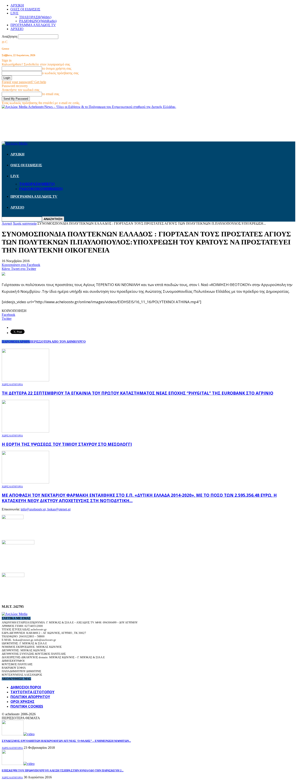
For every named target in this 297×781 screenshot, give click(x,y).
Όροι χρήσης (22, 701)
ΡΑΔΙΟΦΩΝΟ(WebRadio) (38, 21)
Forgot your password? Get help (24, 82)
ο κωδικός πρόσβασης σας (60, 73)
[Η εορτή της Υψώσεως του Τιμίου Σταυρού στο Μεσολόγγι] (25, 431)
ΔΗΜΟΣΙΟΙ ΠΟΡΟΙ (25, 687)
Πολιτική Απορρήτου (30, 696)
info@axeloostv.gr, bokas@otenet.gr (46, 509)
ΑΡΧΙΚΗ (17, 5)
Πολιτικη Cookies (26, 706)
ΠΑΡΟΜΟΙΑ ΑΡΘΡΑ (16, 341)
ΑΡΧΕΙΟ (16, 29)
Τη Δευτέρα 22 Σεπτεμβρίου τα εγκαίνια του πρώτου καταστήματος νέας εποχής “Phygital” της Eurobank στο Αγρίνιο (137, 393)
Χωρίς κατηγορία (12, 384)
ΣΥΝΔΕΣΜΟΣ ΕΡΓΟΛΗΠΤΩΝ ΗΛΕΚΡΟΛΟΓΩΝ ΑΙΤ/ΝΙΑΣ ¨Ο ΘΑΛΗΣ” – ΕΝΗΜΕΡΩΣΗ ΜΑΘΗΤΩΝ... (66, 740)
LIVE (14, 13)
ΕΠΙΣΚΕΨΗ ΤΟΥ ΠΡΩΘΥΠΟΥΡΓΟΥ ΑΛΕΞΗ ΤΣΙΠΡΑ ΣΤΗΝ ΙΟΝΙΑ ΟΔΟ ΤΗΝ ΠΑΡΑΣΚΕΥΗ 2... (62, 770)
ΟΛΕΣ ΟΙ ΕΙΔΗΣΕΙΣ (25, 9)
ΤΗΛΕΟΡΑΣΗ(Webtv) (35, 17)
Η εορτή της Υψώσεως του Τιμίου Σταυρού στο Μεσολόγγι (67, 444)
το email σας (50, 94)
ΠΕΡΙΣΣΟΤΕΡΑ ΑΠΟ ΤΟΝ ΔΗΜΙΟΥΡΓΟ (58, 341)
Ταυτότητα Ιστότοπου (32, 692)
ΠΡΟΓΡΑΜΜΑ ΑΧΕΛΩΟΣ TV (33, 25)
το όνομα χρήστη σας (56, 68)
